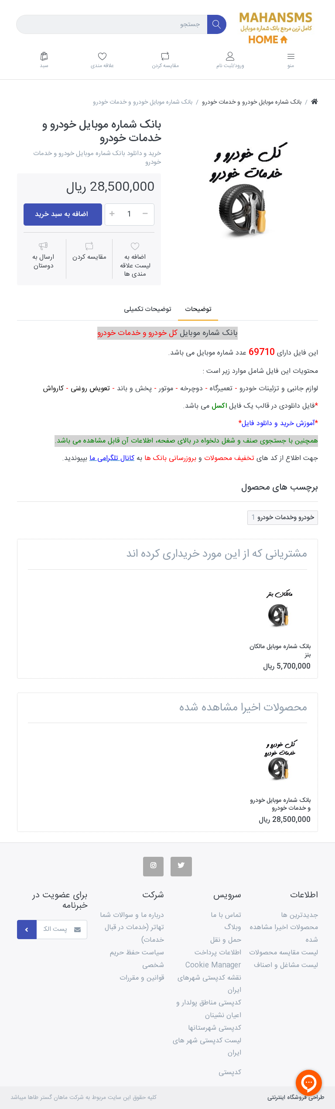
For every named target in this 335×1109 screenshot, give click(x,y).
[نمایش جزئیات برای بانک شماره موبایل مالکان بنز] (280, 607)
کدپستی (230, 1073)
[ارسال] (27, 930)
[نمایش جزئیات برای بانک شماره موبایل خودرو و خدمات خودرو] (280, 760)
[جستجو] (217, 24)
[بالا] (314, 102)
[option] (246, 190)
